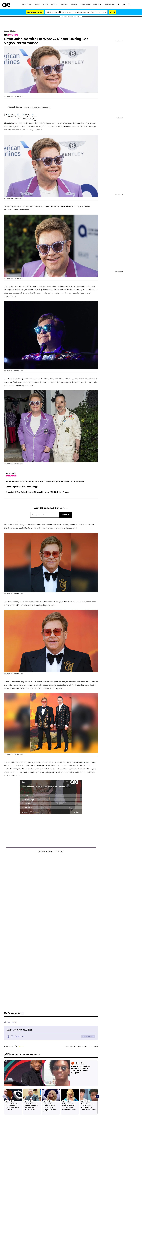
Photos (12, 31)
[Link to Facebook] (118, 4)
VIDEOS (74, 4)
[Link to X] (129, 4)
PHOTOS (64, 4)
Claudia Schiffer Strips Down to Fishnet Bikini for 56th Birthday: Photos (37, 492)
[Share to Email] (34, 115)
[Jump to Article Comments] (5, 115)
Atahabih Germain (15, 107)
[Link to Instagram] (123, 4)
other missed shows (87, 762)
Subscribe (109, 4)
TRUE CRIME (85, 4)
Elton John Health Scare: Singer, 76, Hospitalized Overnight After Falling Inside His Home (45, 481)
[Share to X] (19, 115)
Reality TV (26, 4)
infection (64, 382)
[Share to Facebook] (12, 115)
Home (6, 31)
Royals (54, 4)
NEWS (37, 4)
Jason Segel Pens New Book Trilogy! (22, 487)
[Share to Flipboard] (27, 115)
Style (45, 4)
